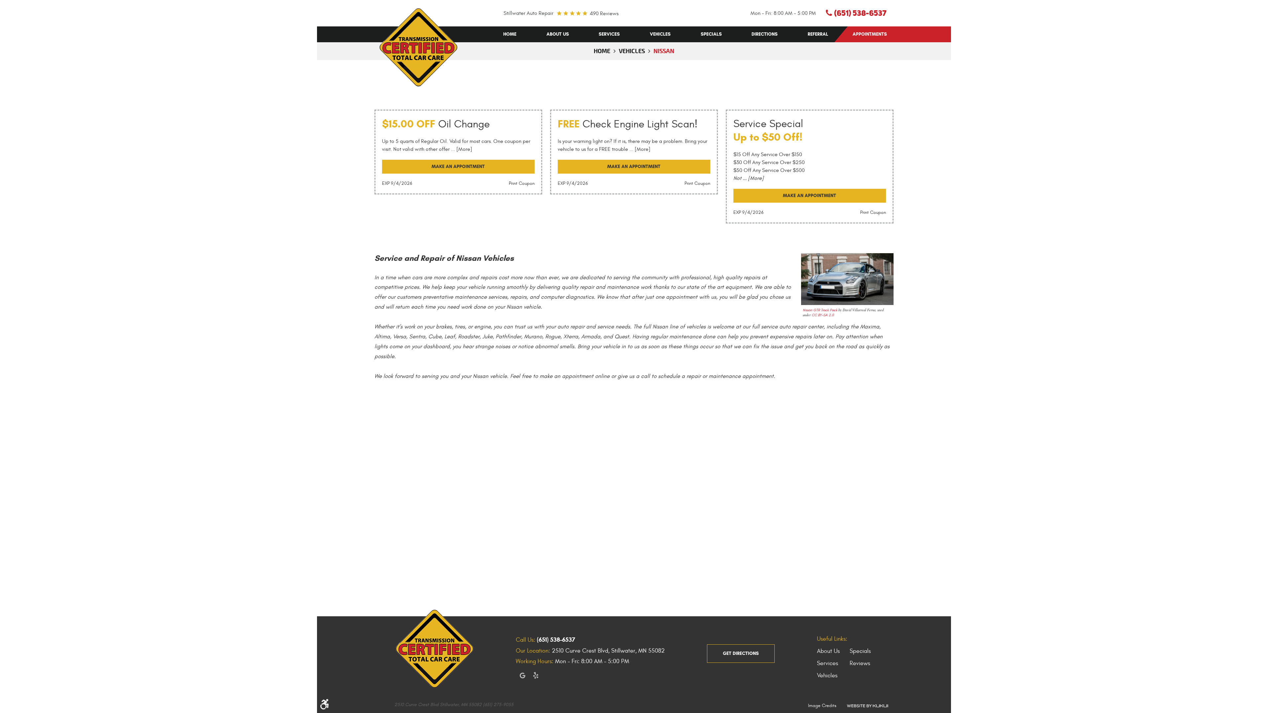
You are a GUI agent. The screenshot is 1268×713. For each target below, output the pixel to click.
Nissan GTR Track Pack (820, 310)
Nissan (663, 51)
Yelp (535, 675)
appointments (870, 34)
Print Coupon (522, 183)
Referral (818, 34)
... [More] (461, 149)
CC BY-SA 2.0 (823, 315)
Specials (711, 34)
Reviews (860, 663)
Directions (765, 34)
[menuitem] (509, 34)
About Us (557, 34)
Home (509, 34)
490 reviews (604, 14)
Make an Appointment (458, 166)
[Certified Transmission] (418, 47)
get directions (741, 653)
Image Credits (822, 705)
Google (522, 675)
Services (609, 34)
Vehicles (660, 34)
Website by (867, 705)
